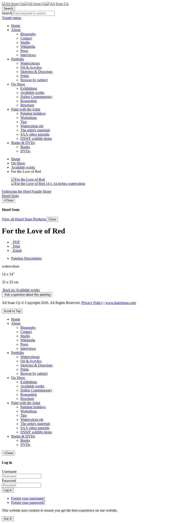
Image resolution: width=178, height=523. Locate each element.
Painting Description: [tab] (26, 258)
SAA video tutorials (34, 428)
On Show (18, 163)
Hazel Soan (10, 196)
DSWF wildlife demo (36, 432)
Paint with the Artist (25, 403)
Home (15, 159)
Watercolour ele (31, 420)
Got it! (8, 518)
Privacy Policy (92, 303)
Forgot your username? (28, 498)
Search (7, 13)
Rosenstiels (28, 394)
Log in (8, 490)
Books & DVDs (23, 436)
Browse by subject (34, 374)
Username (9, 472)
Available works (23, 167)
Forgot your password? (28, 502)
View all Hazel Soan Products (24, 219)
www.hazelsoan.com (120, 303)
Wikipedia (27, 340)
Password (9, 481)
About (15, 323)
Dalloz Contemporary (36, 390)
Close (52, 219)
